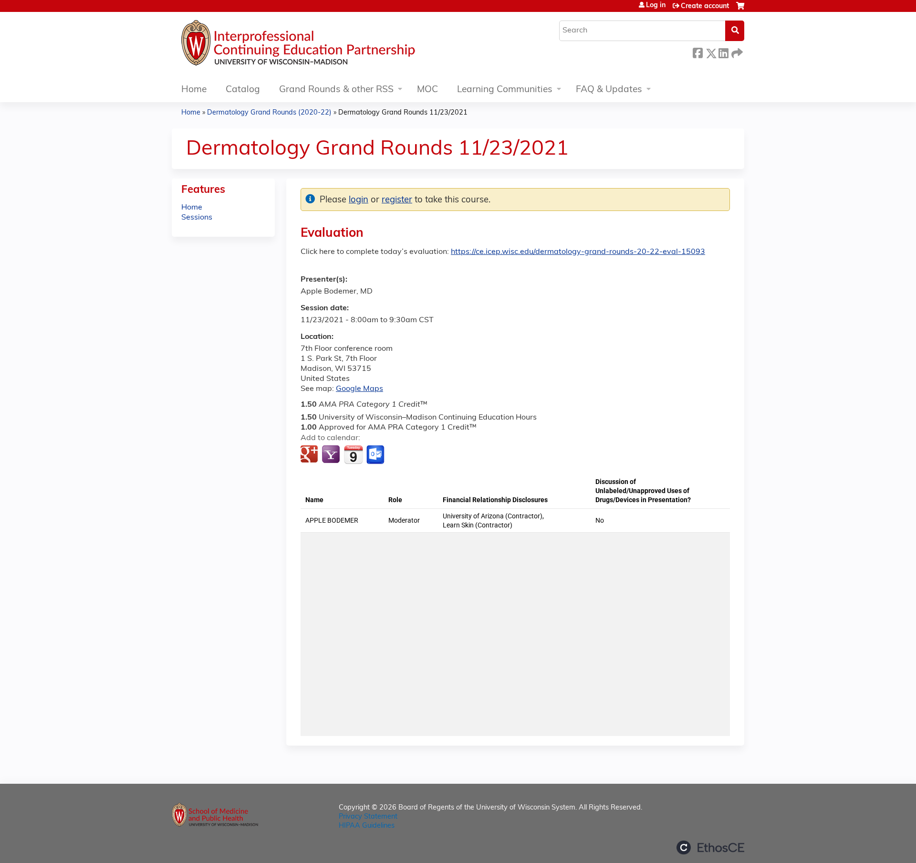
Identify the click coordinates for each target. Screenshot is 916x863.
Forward (736, 52)
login (358, 200)
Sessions (196, 217)
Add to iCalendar (353, 454)
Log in (656, 5)
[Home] (327, 45)
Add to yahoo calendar (332, 454)
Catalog (243, 90)
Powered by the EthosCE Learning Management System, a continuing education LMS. (710, 847)
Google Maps (359, 389)
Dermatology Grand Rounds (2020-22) (269, 112)
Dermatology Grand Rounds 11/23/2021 (403, 112)
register (397, 200)
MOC (427, 90)
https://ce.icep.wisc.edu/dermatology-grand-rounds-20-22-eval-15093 (578, 252)
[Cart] (740, 9)
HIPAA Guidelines (367, 826)
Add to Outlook (376, 454)
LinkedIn (723, 52)
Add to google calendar (310, 454)
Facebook (697, 52)
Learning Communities (504, 90)
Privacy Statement (368, 817)
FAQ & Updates (609, 90)
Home (194, 90)
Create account (705, 6)
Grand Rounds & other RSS (336, 90)
